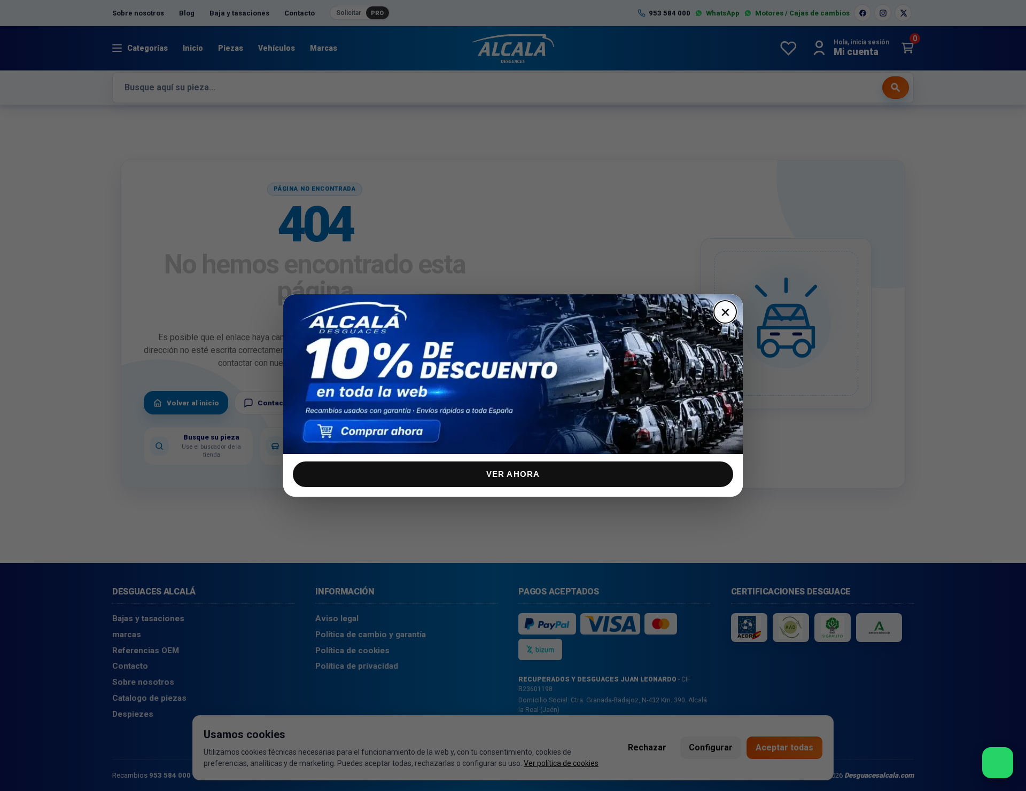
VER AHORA (513, 474)
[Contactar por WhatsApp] (997, 762)
